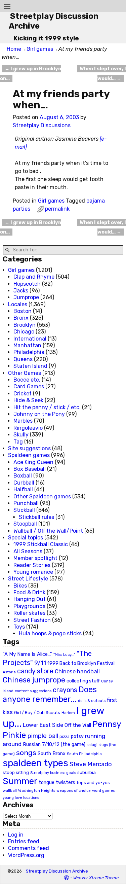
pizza (64, 736)
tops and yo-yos (93, 782)
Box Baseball (29, 469)
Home (14, 49)
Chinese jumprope (34, 680)
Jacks (20, 290)
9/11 (40, 663)
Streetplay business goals (53, 773)
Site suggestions (29, 448)
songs (26, 752)
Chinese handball (77, 671)
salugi (92, 745)
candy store (35, 671)
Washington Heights (36, 790)
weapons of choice (73, 790)
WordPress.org (26, 855)
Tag (18, 441)
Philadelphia (28, 352)
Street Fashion (32, 620)
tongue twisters (57, 782)
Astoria (9, 672)
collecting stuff (83, 681)
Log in (16, 835)
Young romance (33, 572)
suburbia (86, 772)
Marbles (23, 421)
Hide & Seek (28, 400)
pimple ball (43, 736)
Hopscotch (27, 284)
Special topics (25, 537)
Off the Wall (78, 725)
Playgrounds (29, 606)
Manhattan (27, 345)
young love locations (21, 797)
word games (103, 790)
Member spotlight (35, 558)
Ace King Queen (33, 462)
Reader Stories (31, 565)
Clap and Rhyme (33, 277)
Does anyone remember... (50, 694)
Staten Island (30, 366)
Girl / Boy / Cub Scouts (37, 712)
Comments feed (28, 848)
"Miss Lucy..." (64, 654)
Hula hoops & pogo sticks (50, 633)
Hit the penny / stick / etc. (47, 407)
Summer (20, 781)
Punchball (26, 503)
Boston (22, 311)
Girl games (40, 49)
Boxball (22, 475)
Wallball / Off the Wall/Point (48, 531)
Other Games (24, 373)
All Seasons (27, 551)
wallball (10, 790)
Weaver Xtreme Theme (96, 877)
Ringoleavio (28, 428)
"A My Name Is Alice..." (27, 654)
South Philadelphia (84, 753)
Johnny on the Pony (39, 414)
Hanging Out (29, 599)
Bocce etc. (26, 380)
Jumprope (26, 297)
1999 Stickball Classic (40, 544)
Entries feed (23, 841)
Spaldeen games (29, 455)
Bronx (21, 318)
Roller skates (29, 613)
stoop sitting (16, 772)
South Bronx (52, 753)
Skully (21, 434)
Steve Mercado (91, 764)
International (29, 338)
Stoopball (25, 524)
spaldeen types (35, 763)
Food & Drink (29, 592)
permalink (57, 209)
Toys (19, 627)
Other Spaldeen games (42, 496)
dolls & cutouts (92, 700)
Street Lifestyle (28, 578)
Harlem (68, 713)
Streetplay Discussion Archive (57, 871)
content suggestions (33, 690)
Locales (17, 304)
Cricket (22, 393)
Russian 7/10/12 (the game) (54, 744)
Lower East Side (43, 725)
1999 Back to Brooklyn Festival (81, 663)
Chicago (23, 331)
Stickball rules (36, 517)
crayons (65, 690)
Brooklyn (24, 325)
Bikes (20, 585)
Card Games (28, 386)
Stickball (24, 510)
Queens (23, 359)
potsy (77, 736)
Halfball (23, 489)
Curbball (23, 483)
